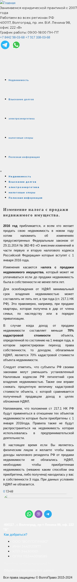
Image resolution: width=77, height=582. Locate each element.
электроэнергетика (22, 118)
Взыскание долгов (21, 99)
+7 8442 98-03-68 (12, 37)
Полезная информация (24, 157)
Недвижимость (19, 80)
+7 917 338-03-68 (37, 37)
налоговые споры (21, 138)
